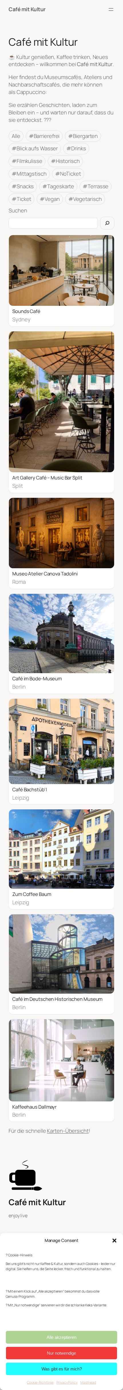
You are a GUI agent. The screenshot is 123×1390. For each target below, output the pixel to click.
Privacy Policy (67, 1382)
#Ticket (21, 199)
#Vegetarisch (85, 199)
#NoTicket (68, 173)
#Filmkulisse (27, 161)
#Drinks (76, 148)
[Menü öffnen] (111, 9)
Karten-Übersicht (67, 1130)
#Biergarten (83, 136)
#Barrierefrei (44, 136)
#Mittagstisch (29, 173)
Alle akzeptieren (61, 1337)
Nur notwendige (61, 1353)
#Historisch (65, 161)
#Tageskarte (58, 186)
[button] (114, 1240)
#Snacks (23, 186)
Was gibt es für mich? (61, 1368)
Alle (16, 136)
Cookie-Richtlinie (40, 1382)
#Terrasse (95, 186)
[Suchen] (107, 223)
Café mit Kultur (27, 9)
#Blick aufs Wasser (35, 148)
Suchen (18, 210)
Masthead (88, 1382)
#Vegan (49, 199)
